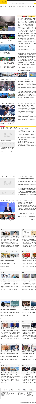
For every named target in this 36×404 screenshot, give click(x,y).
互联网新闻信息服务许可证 (21, 393)
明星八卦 (11, 79)
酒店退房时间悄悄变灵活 (5, 266)
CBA (15, 103)
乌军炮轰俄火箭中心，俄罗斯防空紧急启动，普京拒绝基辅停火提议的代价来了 (14, 335)
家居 (7, 176)
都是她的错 (12, 62)
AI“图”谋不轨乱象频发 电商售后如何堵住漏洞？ (25, 57)
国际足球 (21, 103)
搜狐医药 (7, 272)
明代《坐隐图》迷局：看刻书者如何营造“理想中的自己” (10, 312)
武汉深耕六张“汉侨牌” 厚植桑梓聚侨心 (7, 315)
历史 (2, 300)
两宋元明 (17, 300)
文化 (23, 300)
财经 (2, 128)
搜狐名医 (12, 272)
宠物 (23, 344)
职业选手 (33, 365)
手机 (20, 200)
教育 (23, 230)
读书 (32, 300)
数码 (26, 200)
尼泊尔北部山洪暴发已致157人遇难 (28, 333)
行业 (19, 128)
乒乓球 (31, 103)
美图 (23, 79)
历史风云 (17, 321)
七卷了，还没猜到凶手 (5, 382)
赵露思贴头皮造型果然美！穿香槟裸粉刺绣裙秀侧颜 (9, 242)
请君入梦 (8, 63)
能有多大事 (8, 62)
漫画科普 (12, 365)
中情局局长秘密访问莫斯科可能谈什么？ (28, 332)
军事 (3, 6)
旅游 (28, 6)
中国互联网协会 (32, 390)
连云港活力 (34, 28)
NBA (14, 6)
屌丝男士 (5, 63)
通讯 (9, 200)
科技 (2, 200)
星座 (2, 344)
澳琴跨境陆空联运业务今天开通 (29, 31)
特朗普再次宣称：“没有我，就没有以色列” (25, 46)
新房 (10, 176)
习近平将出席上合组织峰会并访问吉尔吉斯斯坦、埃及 (27, 19)
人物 (11, 230)
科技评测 (17, 200)
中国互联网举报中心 (5, 390)
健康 (2, 272)
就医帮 (17, 272)
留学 (32, 230)
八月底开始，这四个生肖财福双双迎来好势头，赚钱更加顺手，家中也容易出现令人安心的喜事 (17, 356)
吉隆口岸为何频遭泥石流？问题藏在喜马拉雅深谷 (26, 38)
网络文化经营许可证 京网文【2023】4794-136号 (7, 393)
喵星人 (32, 344)
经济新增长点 (20, 21)
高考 (26, 230)
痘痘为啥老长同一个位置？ (7, 54)
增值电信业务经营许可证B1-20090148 (6, 392)
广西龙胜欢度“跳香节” (25, 315)
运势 (11, 344)
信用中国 (2, 395)
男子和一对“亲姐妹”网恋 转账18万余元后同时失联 (26, 67)
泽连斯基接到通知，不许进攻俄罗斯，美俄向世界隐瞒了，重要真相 (12, 336)
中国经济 (19, 22)
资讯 (17, 176)
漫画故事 (7, 365)
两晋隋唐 (12, 300)
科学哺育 (33, 272)
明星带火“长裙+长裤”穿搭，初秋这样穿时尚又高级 (9, 243)
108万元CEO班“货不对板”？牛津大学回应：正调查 (26, 59)
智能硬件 (13, 200)
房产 (2, 176)
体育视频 (8, 103)
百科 (20, 176)
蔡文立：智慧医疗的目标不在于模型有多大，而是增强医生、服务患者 (12, 283)
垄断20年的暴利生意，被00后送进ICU (28, 246)
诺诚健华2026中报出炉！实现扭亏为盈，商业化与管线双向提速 (11, 287)
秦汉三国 (7, 300)
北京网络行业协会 (19, 390)
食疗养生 (33, 251)
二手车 (12, 151)
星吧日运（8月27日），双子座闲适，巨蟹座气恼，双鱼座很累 (11, 359)
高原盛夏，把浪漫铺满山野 (7, 53)
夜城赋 (11, 63)
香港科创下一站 (20, 31)
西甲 (28, 103)
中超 (18, 103)
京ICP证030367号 (20, 392)
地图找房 (14, 176)
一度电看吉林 (24, 24)
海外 (23, 176)
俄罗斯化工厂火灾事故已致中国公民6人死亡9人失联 (26, 49)
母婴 (30, 6)
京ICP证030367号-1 (29, 392)
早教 (26, 272)
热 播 (1, 62)
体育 (2, 103)
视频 (20, 6)
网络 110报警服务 (25, 390)
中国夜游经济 (29, 28)
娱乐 (2, 79)
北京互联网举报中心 (11, 390)
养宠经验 (27, 344)
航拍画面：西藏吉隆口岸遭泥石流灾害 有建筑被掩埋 (26, 35)
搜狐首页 (3, 2)
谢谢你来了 (12, 67)
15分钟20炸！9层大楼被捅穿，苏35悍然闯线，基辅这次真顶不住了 (12, 333)
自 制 (1, 63)
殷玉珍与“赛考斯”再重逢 (22, 28)
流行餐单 (27, 251)
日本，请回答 (20, 30)
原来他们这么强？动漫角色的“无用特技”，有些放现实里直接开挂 (12, 376)
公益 (26, 321)
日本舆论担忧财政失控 (27, 30)
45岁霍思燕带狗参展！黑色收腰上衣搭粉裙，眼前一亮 (10, 240)
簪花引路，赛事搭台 (25, 22)
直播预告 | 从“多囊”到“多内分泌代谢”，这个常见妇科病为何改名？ (12, 289)
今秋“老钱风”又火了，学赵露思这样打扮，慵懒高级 (9, 246)
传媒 (32, 321)
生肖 (17, 344)
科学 (23, 200)
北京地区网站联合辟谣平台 (21, 394)
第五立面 (5, 62)
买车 (7, 151)
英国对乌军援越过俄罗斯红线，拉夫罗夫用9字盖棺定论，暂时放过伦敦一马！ (14, 332)
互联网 (7, 200)
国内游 (7, 251)
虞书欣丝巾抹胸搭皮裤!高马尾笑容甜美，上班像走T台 (10, 245)
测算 (6, 344)
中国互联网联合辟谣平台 (30, 395)
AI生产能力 (19, 24)
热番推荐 (17, 365)
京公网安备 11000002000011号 (6, 394)
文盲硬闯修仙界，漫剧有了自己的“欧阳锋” (8, 377)
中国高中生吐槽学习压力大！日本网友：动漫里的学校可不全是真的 (12, 379)
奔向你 (14, 63)
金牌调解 (5, 67)
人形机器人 (25, 21)
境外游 (12, 251)
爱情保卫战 (8, 67)
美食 (23, 251)
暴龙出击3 (10, 66)
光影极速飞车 (6, 66)
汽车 (2, 151)
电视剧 (23, 6)
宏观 (7, 128)
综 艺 (1, 67)
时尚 (2, 230)
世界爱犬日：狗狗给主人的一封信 (27, 356)
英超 (11, 6)
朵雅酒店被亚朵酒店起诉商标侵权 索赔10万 (25, 70)
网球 (34, 103)
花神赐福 (13, 66)
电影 (18, 79)
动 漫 (1, 66)
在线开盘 (26, 176)
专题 (5, 6)
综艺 (20, 79)
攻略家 (17, 251)
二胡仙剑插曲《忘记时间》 (7, 52)
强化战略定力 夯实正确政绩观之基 (23, 27)
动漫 (2, 365)
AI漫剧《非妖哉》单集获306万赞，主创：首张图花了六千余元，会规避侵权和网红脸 (15, 380)
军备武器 (12, 321)
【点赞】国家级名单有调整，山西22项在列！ (8, 263)
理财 (11, 128)
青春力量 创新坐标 (21, 25)
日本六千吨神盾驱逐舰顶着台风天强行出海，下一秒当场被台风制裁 (12, 338)
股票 (15, 128)
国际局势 (7, 321)
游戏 (23, 365)
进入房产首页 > (31, 176)
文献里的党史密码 (31, 24)
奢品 (17, 230)
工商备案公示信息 (29, 394)
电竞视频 (27, 365)
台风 (28, 21)
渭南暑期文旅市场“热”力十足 (29, 25)
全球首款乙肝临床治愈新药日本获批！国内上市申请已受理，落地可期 (12, 286)
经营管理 (22, 128)
